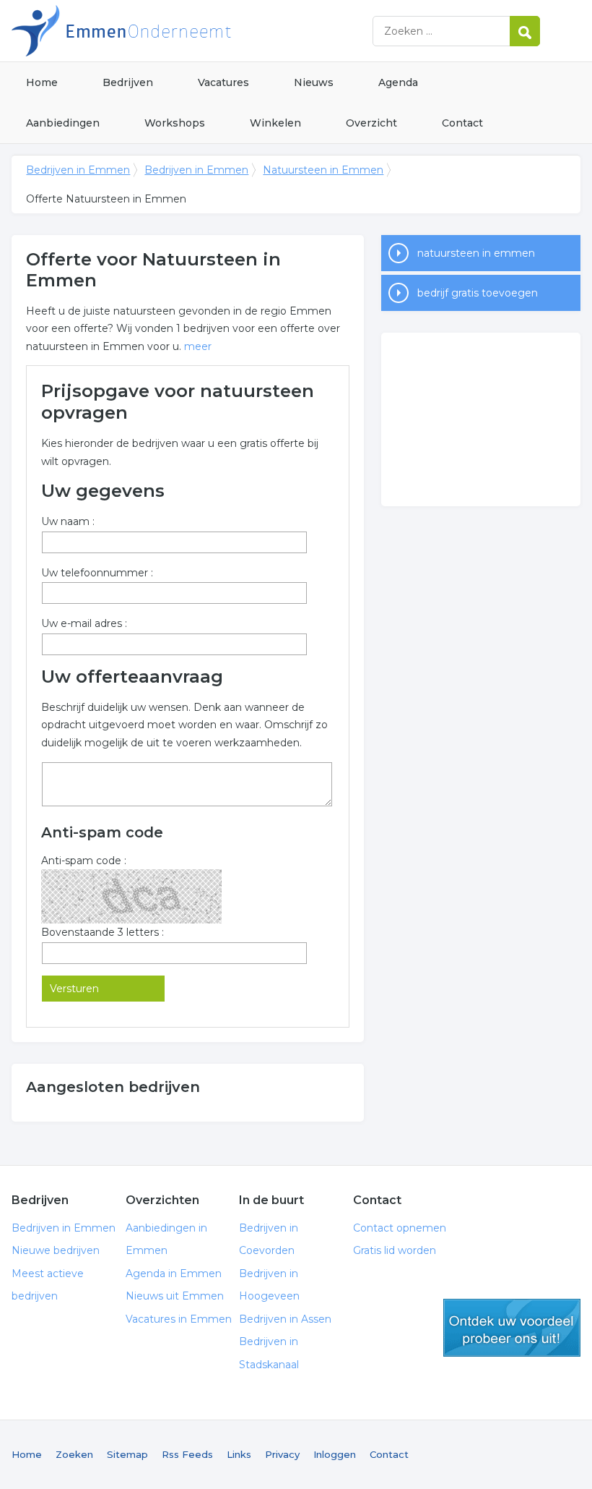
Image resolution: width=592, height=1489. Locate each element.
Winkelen (275, 122)
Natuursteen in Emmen (323, 169)
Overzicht (371, 122)
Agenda (398, 82)
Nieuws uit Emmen (175, 1295)
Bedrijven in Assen (285, 1319)
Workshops (174, 122)
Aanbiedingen (63, 122)
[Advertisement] (481, 419)
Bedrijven (128, 82)
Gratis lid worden (394, 1250)
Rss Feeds (187, 1454)
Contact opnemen (399, 1227)
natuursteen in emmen (476, 253)
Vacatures (223, 82)
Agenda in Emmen (174, 1273)
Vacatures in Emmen (179, 1319)
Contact (462, 122)
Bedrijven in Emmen (192, 31)
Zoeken (74, 1454)
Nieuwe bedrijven (56, 1250)
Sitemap (127, 1454)
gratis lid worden (511, 1328)
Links (239, 1454)
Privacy (282, 1454)
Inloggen (334, 1454)
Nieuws (314, 82)
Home (42, 82)
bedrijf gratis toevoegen (477, 292)
